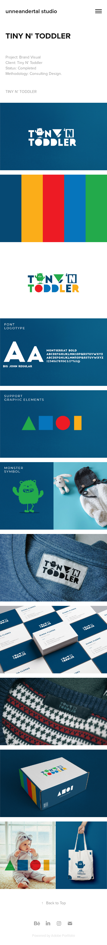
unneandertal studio (31, 11)
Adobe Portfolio (63, 935)
